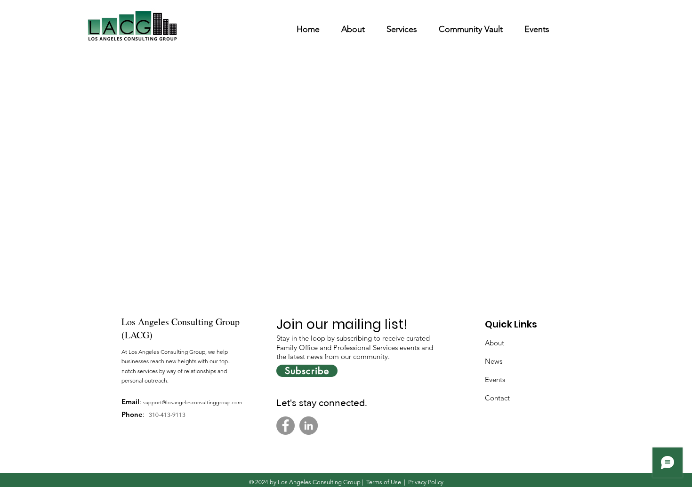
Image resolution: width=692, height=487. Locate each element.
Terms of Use (383, 482)
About (494, 342)
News (493, 361)
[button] (353, 25)
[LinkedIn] (308, 425)
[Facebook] (285, 425)
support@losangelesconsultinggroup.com (192, 402)
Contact (497, 397)
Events (495, 379)
